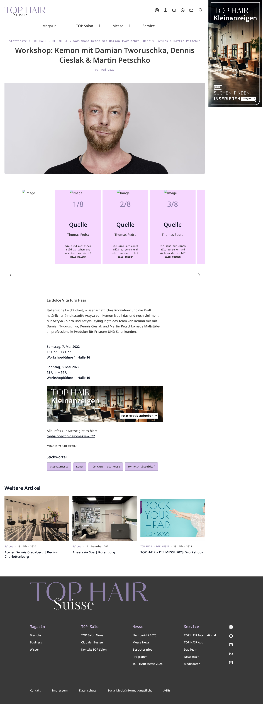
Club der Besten (92, 642)
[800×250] (105, 404)
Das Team (190, 649)
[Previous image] (10, 275)
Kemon (79, 466)
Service (149, 26)
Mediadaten (192, 664)
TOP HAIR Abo (193, 642)
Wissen (35, 649)
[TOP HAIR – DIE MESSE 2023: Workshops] (172, 518)
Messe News (141, 642)
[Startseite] (25, 10)
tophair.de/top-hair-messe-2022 (71, 436)
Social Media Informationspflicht (130, 690)
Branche (35, 635)
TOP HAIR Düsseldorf (141, 466)
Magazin (49, 26)
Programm (140, 657)
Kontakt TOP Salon (94, 649)
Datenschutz (87, 690)
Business (36, 642)
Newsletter (191, 657)
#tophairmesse (59, 466)
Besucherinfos (142, 649)
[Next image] (198, 275)
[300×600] (235, 53)
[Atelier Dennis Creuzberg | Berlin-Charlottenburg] (36, 518)
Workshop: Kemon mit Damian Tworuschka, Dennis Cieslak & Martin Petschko (136, 41)
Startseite (18, 41)
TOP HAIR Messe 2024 (147, 664)
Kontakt (35, 690)
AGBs (167, 690)
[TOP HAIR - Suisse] (89, 596)
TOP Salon (84, 26)
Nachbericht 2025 (144, 635)
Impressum (60, 690)
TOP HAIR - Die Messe (105, 466)
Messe (118, 26)
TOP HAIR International (200, 635)
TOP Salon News (92, 635)
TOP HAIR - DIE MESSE (50, 41)
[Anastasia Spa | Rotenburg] (104, 518)
